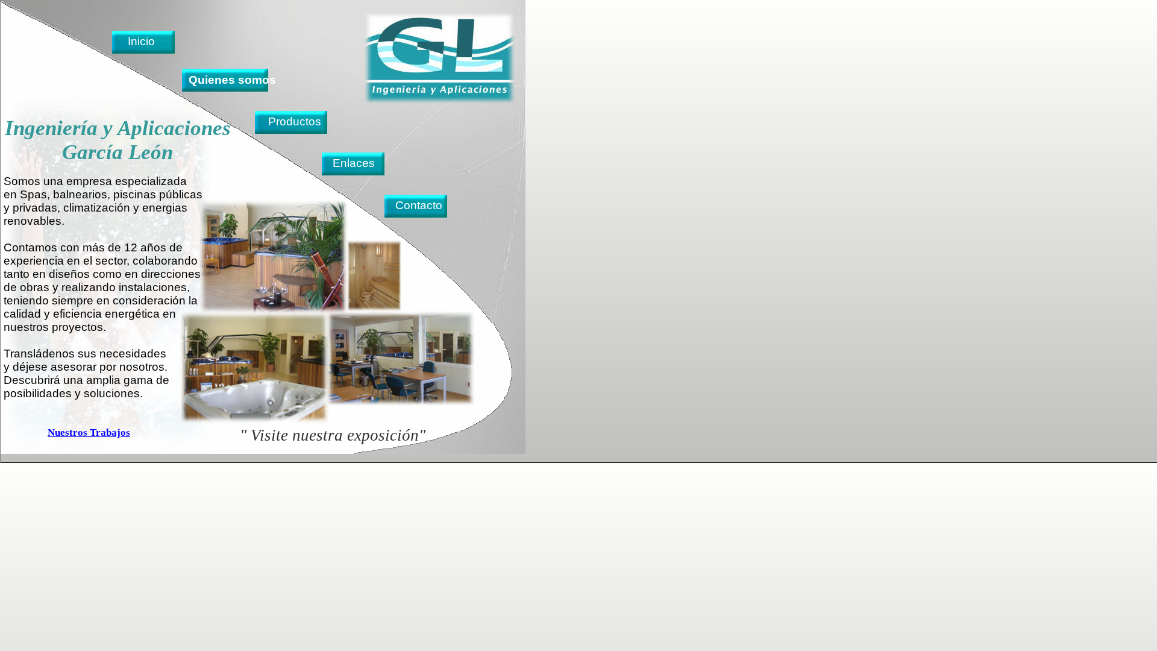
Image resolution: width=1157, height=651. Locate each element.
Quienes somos (232, 80)
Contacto (418, 205)
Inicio (141, 41)
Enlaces (354, 163)
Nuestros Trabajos (89, 432)
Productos (294, 121)
